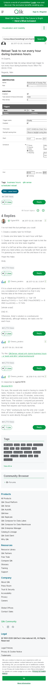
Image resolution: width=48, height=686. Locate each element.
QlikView (4, 513)
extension (8, 460)
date (23, 445)
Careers (4, 600)
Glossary (5, 564)
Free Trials (5, 557)
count (6, 456)
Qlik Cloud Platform (9, 502)
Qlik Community (8, 621)
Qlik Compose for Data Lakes (13, 521)
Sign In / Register (40, 12)
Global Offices (7, 608)
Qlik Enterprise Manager (11, 528)
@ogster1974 (6, 386)
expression (38, 445)
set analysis (25, 449)
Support (4, 572)
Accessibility (6, 593)
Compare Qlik (6, 561)
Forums (12, 482)
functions (27, 452)
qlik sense (27, 182)
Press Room (6, 586)
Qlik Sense (5, 506)
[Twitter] (3, 627)
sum (36, 456)
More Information (24, 683)
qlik (17, 449)
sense (16, 445)
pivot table (18, 452)
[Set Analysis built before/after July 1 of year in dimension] (39, 210)
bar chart (14, 456)
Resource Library (8, 549)
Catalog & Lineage (9, 532)
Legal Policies (7, 648)
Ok (24, 678)
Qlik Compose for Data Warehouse (16, 524)
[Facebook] (13, 627)
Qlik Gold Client (7, 535)
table (34, 449)
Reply (39, 202)
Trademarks (6, 655)
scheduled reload (9, 185)
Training (4, 568)
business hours (14, 182)
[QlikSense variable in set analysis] (43, 210)
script (29, 445)
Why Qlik (5, 539)
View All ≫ (8, 466)
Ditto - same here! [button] (10, 191)
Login (33, 2)
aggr (30, 456)
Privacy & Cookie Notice (11, 651)
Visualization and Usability (13, 28)
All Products (6, 498)
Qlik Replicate (6, 517)
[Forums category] (5, 482)
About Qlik (5, 582)
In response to (13, 382)
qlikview (37, 452)
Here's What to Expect (25, 21)
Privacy (4, 597)
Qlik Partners (6, 553)
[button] (45, 43)
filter (12, 449)
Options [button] (44, 28)
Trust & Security (8, 589)
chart (6, 449)
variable (23, 456)
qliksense (8, 452)
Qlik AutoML (6, 509)
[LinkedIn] (8, 627)
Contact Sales (7, 611)
